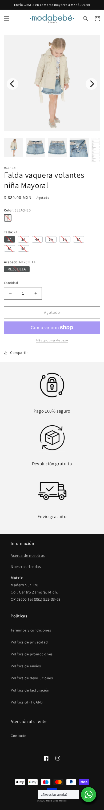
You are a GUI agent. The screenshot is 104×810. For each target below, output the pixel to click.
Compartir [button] (19, 352)
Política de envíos (26, 666)
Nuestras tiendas (26, 566)
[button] (7, 18)
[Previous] (12, 84)
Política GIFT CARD (27, 702)
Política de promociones (32, 654)
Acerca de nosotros (28, 555)
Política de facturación (30, 690)
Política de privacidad (29, 642)
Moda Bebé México (56, 800)
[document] (52, 84)
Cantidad (11, 283)
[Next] (91, 84)
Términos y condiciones (31, 630)
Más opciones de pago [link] (52, 340)
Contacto (19, 735)
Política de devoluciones (32, 678)
